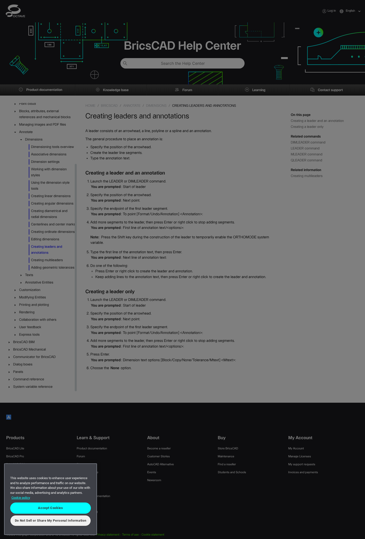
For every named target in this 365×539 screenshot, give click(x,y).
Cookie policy (20, 498)
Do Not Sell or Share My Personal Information (50, 520)
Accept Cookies (50, 508)
